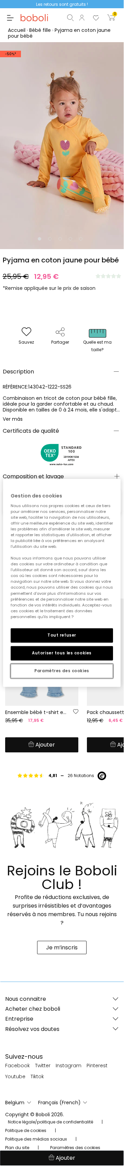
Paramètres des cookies (61, 670)
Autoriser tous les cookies (62, 652)
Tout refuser (61, 635)
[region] (62, 583)
